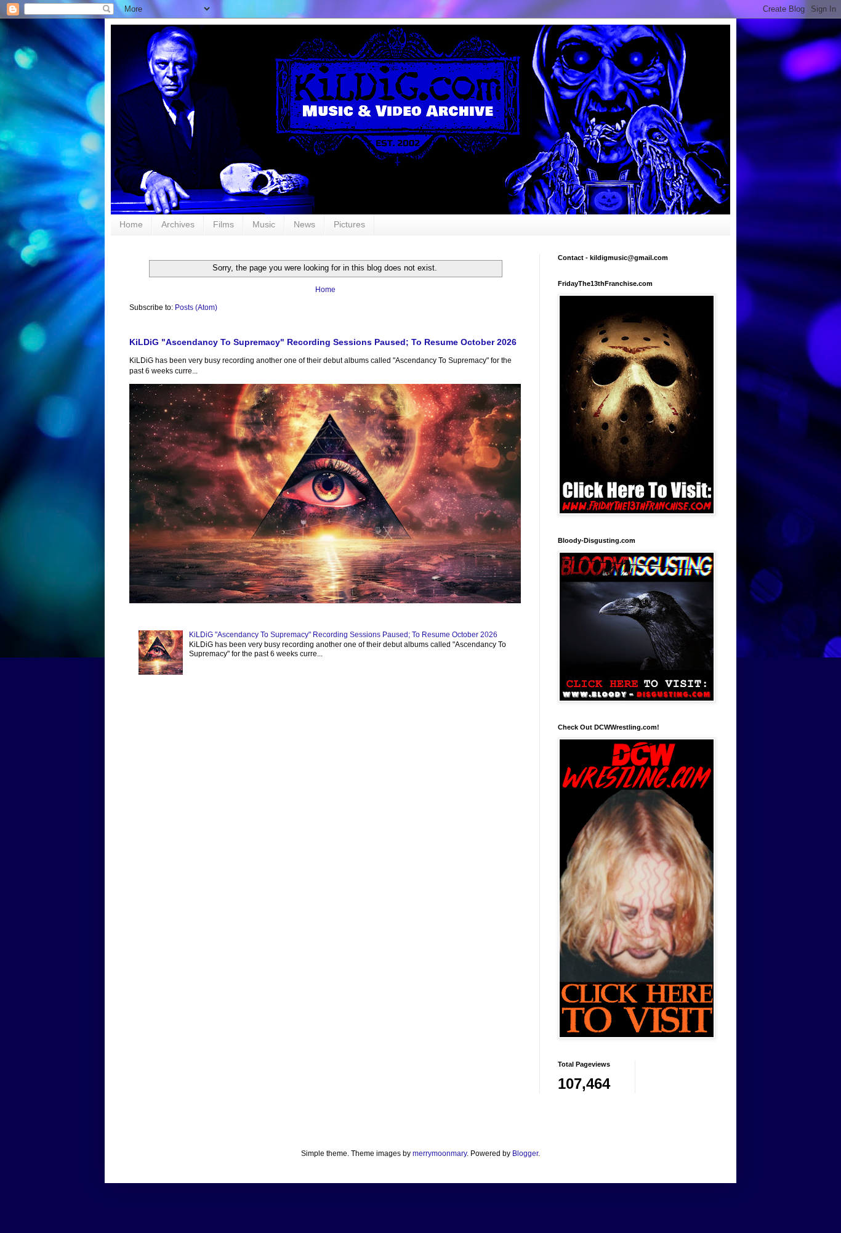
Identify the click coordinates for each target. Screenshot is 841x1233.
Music (263, 224)
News (304, 224)
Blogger (525, 1153)
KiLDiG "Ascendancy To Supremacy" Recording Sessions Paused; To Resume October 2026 (323, 342)
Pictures (349, 224)
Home (131, 224)
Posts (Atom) (196, 307)
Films (223, 224)
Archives (178, 224)
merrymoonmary (439, 1153)
